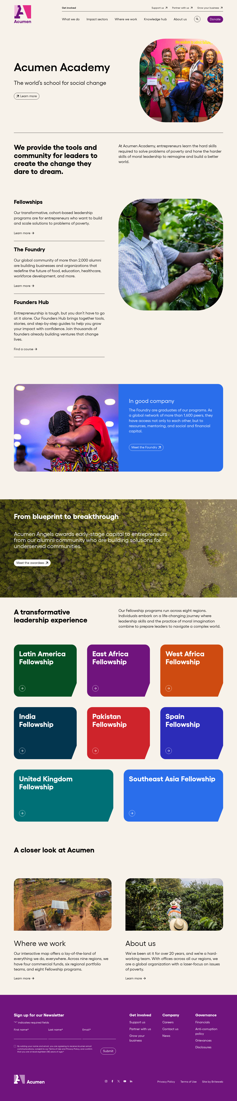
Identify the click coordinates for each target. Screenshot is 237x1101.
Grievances (203, 1040)
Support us (137, 1022)
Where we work (40, 943)
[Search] (197, 19)
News (166, 1036)
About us (140, 943)
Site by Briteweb (212, 1081)
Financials (202, 1022)
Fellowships (28, 202)
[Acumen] (22, 14)
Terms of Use (55, 1049)
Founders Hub (31, 302)
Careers (167, 1022)
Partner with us (140, 1029)
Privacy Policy (72, 1049)
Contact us (170, 1029)
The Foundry (29, 249)
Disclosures (203, 1047)
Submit (108, 1051)
